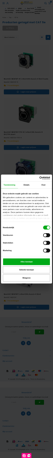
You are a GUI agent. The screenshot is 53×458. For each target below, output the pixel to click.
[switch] (46, 235)
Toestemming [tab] (9, 185)
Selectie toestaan (26, 270)
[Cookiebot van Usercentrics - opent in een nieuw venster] (39, 178)
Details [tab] (27, 185)
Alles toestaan (26, 262)
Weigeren (26, 278)
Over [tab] (43, 185)
